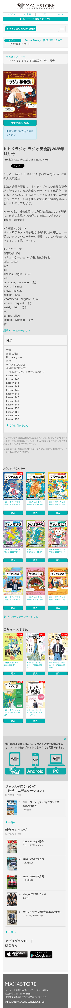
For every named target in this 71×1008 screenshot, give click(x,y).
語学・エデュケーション (16, 330)
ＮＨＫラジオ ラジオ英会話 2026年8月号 (35, 503)
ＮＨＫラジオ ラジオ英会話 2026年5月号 (35, 551)
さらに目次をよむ (19, 425)
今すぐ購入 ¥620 (20, 122)
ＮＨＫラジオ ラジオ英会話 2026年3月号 (12, 598)
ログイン (11, 14)
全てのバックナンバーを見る (22, 616)
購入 (13, 513)
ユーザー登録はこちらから (37, 19)
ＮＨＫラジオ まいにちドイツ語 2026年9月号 (12, 712)
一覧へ (12, 822)
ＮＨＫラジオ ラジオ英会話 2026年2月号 (35, 598)
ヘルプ (60, 14)
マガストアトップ (15, 57)
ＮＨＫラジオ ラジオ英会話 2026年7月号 (57, 503)
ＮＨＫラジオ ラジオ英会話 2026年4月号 (57, 551)
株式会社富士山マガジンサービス (31, 997)
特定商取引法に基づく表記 (17, 993)
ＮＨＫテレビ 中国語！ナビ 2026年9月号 (35, 665)
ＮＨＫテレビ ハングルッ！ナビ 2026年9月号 (57, 665)
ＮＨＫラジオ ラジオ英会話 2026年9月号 (12, 503)
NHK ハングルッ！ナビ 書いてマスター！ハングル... (35, 712)
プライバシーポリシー (39, 990)
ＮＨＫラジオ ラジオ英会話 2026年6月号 (12, 551)
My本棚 (27, 14)
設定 (44, 14)
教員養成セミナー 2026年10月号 (11, 664)
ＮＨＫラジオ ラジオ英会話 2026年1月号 (57, 598)
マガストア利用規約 (14, 990)
